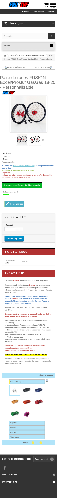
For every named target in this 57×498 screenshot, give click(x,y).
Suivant (43, 140)
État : (5, 159)
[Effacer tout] (5, 442)
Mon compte (9, 474)
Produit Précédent (16, 67)
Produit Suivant (42, 67)
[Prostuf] (8, 93)
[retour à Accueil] (4, 56)
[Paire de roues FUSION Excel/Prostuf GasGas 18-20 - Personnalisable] (22, 139)
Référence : (7, 153)
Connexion (50, 11)
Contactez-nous (38, 11)
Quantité (9, 225)
